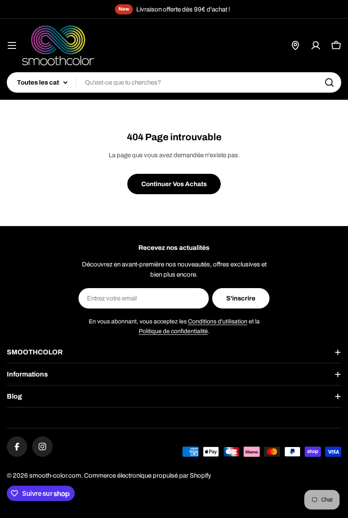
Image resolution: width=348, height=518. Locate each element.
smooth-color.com (55, 475)
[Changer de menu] (12, 45)
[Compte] (316, 45)
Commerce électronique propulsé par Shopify (147, 475)
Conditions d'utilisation (217, 321)
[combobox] (174, 82)
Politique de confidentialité (173, 331)
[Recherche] (329, 82)
